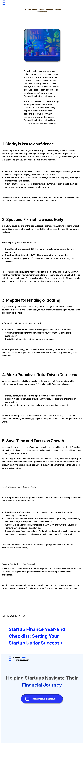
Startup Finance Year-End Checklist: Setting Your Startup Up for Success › (37, 636)
